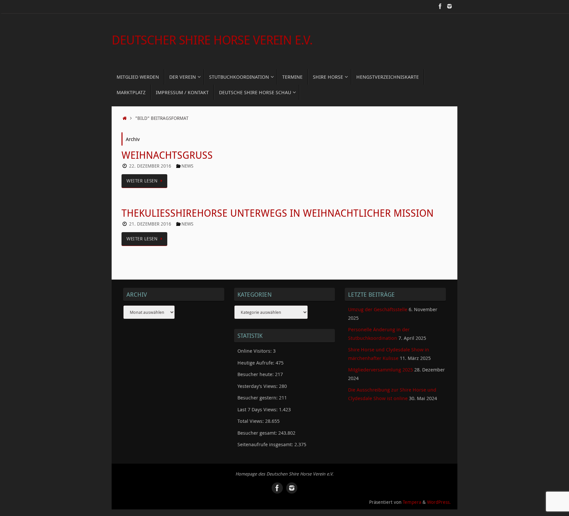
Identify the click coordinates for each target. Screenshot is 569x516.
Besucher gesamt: (257, 432)
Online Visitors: (255, 350)
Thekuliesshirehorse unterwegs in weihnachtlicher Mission (278, 213)
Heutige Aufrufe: (256, 362)
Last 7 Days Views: (258, 409)
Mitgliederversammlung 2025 (380, 369)
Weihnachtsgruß (167, 155)
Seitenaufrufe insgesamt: (265, 444)
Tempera (412, 502)
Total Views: (251, 421)
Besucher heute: (256, 374)
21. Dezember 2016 (150, 224)
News (187, 166)
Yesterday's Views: (258, 386)
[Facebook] (440, 6)
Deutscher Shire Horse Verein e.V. (212, 40)
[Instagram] (449, 6)
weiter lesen (141, 181)
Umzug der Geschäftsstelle (377, 309)
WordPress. (439, 502)
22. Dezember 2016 (150, 166)
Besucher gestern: (258, 397)
